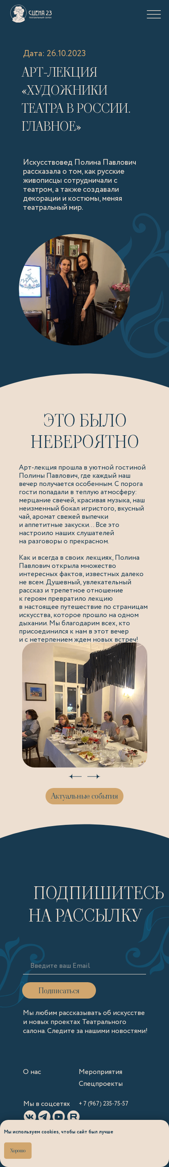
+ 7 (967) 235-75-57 (103, 1104)
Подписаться (59, 990)
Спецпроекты (101, 1084)
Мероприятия (100, 1072)
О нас (32, 1072)
